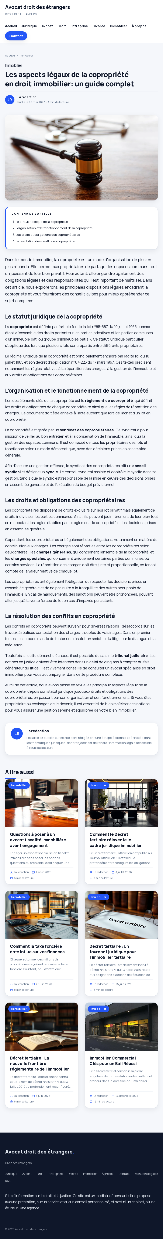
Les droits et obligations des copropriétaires (48, 235)
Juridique (29, 26)
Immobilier (118, 26)
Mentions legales (146, 1174)
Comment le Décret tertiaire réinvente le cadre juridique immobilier (116, 840)
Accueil (11, 26)
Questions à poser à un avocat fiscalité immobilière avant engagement (38, 840)
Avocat (47, 26)
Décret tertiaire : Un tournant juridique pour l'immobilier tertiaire (113, 952)
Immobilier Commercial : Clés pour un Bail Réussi (114, 1060)
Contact (16, 36)
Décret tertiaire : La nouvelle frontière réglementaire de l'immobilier (39, 1063)
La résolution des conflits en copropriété (45, 241)
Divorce (99, 26)
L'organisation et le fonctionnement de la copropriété (54, 228)
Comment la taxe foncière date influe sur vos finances (37, 949)
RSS (7, 1181)
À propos (139, 26)
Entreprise (79, 26)
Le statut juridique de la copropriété (42, 222)
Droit (62, 26)
